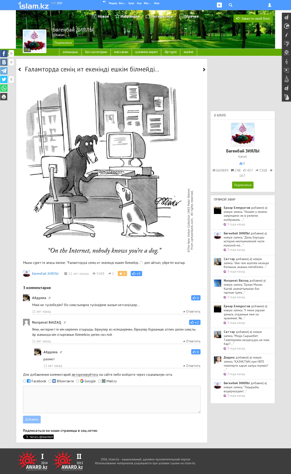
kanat (242, 156)
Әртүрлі (171, 51)
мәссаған (121, 51)
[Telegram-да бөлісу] (4, 70)
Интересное (162, 16)
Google (90, 381)
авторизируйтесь (85, 374)
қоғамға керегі (146, 51)
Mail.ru (111, 381)
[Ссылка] (49, 298)
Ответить (193, 311)
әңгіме (188, 51)
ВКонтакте (65, 381)
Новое (103, 16)
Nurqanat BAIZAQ (46, 322)
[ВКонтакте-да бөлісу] (4, 62)
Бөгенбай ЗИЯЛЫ (45, 273)
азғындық (70, 51)
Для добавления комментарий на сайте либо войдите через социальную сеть (97, 374)
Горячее (191, 16)
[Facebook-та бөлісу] (4, 53)
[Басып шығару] (4, 96)
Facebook (38, 381)
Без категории (96, 51)
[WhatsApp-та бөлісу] (4, 88)
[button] (136, 273)
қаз (54, 2)
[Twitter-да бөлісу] (4, 79)
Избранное (130, 16)
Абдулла (39, 297)
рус (60, 2)
